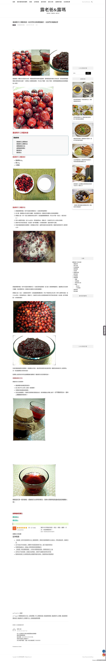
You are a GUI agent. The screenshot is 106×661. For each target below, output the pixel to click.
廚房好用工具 (78, 282)
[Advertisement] (41, 38)
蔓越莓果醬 (47, 616)
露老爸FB (19, 150)
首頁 (14, 1)
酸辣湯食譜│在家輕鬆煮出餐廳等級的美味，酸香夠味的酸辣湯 (34, 554)
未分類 (75, 270)
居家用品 (76, 289)
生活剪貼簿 (67, 1)
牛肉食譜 (78, 287)
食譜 (30, 1)
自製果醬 (31, 616)
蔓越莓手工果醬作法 (22, 144)
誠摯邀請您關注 (21, 148)
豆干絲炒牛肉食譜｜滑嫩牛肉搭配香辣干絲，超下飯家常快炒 (34, 545)
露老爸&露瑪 (53, 9)
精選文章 (76, 263)
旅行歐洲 (43, 1)
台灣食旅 (36, 1)
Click (104, 330)
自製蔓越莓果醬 (35, 618)
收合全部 (79, 262)
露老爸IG (19, 152)
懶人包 (77, 286)
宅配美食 (77, 281)
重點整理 (16, 137)
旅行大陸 (50, 1)
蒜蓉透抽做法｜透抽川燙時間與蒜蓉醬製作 (29, 547)
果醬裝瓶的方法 (21, 146)
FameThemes (91, 656)
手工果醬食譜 (39, 616)
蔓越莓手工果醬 (56, 616)
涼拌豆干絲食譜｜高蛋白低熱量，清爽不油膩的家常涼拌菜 (33, 552)
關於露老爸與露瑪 (22, 1)
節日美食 (76, 291)
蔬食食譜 (76, 269)
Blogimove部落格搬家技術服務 (98, 660)
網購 (76, 279)
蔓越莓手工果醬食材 (22, 141)
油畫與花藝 (58, 1)
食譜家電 (76, 277)
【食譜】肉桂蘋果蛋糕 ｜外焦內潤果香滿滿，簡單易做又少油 (34, 549)
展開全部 (74, 262)
